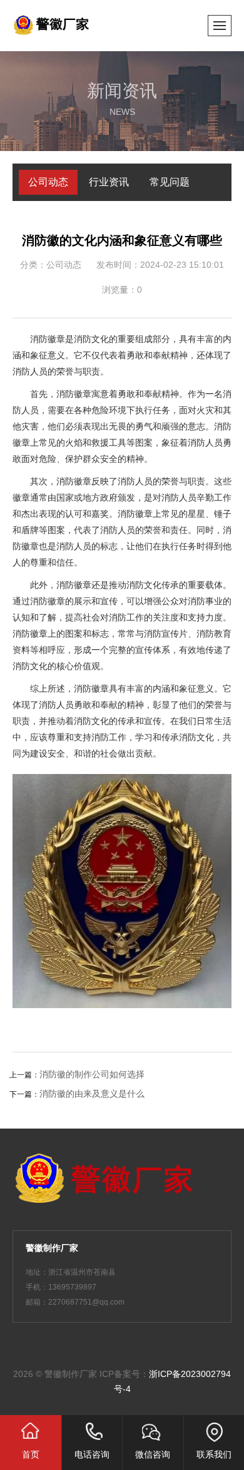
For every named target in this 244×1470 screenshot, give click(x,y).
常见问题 (170, 182)
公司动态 (48, 182)
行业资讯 (109, 182)
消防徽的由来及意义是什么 (92, 1094)
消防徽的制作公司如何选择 (92, 1074)
